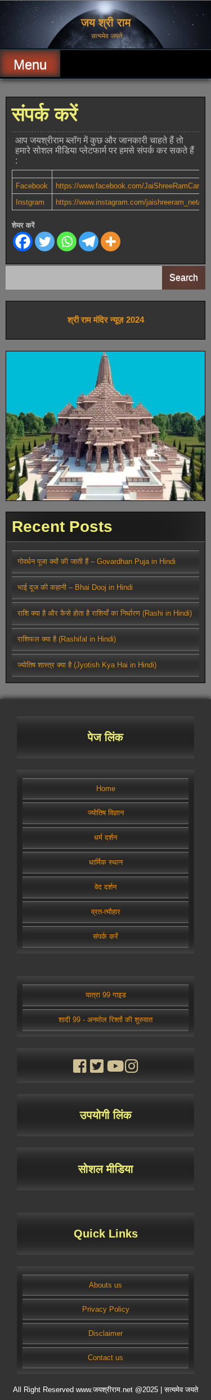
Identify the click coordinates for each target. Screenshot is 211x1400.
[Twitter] (45, 241)
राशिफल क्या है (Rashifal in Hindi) (66, 639)
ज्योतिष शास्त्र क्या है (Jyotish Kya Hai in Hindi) (86, 665)
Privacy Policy (105, 1309)
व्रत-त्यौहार (105, 911)
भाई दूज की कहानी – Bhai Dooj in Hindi (75, 587)
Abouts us (105, 1285)
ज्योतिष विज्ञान (106, 813)
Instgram (30, 202)
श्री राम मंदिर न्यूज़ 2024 (106, 319)
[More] (110, 241)
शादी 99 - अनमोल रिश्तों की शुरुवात (105, 1019)
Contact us (105, 1357)
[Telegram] (88, 241)
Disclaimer (105, 1333)
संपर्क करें (105, 936)
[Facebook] (23, 241)
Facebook (32, 186)
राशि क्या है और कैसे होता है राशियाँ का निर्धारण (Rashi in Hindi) (104, 613)
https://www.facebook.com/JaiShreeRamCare (129, 186)
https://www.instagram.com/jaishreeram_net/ (128, 202)
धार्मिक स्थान (106, 862)
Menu (30, 64)
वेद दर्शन (105, 887)
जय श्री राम (106, 22)
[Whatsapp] (67, 241)
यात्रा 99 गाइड (106, 995)
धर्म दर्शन (105, 837)
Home (105, 788)
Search (183, 277)
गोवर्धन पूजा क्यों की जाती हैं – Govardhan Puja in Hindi (96, 561)
